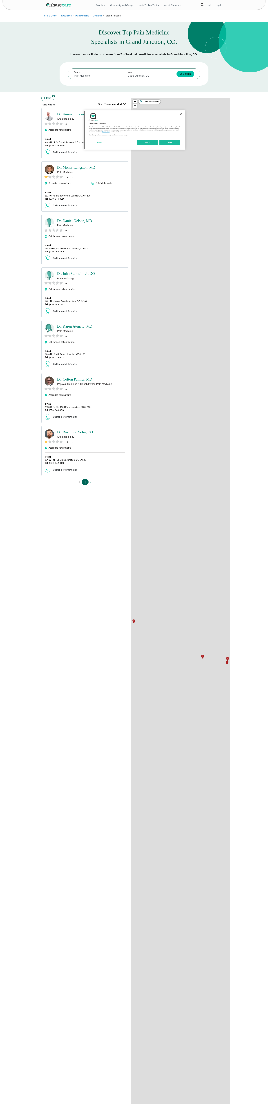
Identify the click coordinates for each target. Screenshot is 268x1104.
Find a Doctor (50, 15)
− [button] (135, 105)
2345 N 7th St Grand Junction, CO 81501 (65, 142)
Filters (49, 97)
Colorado (97, 15)
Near (130, 72)
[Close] (180, 114)
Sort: (110, 104)
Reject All (147, 142)
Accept (170, 142)
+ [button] (135, 101)
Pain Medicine (82, 15)
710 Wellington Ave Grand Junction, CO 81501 (68, 248)
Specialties (66, 15)
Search (202, 5)
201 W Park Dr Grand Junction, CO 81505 (65, 459)
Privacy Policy (106, 131)
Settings (99, 142)
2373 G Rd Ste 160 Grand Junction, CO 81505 (68, 195)
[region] (134, 130)
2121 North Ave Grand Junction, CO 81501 (66, 301)
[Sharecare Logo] (59, 4)
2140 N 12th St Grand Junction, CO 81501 (65, 354)
